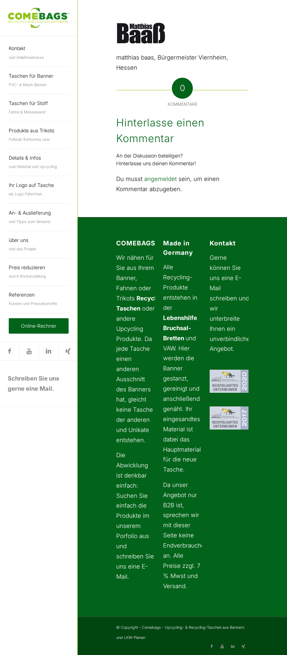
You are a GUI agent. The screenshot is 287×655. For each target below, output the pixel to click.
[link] (39, 18)
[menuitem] (39, 53)
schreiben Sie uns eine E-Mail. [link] (135, 566)
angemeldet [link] (160, 178)
